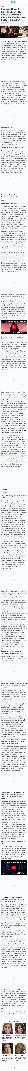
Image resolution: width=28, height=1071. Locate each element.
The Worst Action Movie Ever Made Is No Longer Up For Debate (20, 1058)
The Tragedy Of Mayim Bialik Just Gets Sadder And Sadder (7, 1038)
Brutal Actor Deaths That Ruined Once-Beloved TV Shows (20, 1037)
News (2, 6)
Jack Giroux (6, 22)
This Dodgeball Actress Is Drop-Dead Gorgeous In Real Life (7, 1058)
